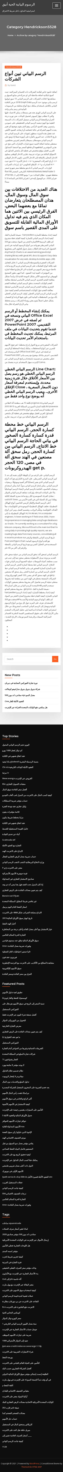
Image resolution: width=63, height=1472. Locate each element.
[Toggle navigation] (56, 5)
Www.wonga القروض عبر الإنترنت (17, 778)
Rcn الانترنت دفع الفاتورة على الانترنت (18, 1307)
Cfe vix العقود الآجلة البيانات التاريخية (17, 767)
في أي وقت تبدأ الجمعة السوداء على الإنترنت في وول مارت (26, 1379)
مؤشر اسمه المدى (10, 1251)
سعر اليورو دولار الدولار (11, 1318)
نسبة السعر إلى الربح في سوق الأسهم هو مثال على (23, 1003)
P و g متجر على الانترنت (12, 867)
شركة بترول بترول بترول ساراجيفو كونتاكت (22, 689)
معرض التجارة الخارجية (11, 1026)
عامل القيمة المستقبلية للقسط (15, 828)
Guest (12, 85)
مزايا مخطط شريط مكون (12, 817)
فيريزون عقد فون (9, 957)
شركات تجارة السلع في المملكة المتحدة (18, 1054)
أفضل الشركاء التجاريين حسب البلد (16, 1368)
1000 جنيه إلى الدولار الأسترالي (15, 1340)
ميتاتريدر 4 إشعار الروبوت (12, 1076)
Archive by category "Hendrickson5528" (36, 35)
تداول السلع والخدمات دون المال (15, 1081)
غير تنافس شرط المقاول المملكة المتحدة (19, 901)
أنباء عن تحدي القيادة (11, 834)
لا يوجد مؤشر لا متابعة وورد (13, 1065)
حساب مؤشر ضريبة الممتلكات (15, 800)
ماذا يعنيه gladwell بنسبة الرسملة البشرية (20, 761)
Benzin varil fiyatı (10, 895)
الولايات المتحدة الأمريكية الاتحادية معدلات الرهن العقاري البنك (28, 1402)
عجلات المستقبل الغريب (12, 1182)
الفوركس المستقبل (10, 1009)
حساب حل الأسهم (9, 1418)
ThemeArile (26, 1467)
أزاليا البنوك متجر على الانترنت (14, 1396)
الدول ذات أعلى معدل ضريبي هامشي (17, 1165)
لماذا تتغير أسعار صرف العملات (15, 1228)
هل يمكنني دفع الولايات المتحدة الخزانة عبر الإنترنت (26, 707)
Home (10, 35)
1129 (4, 1446)
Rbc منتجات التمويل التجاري (14, 784)
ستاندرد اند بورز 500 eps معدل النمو (20, 695)
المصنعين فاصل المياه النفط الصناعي (17, 1148)
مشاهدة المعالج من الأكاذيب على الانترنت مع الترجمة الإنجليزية (28, 962)
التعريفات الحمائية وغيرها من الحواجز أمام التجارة (22, 1048)
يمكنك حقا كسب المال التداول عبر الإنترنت (20, 1160)
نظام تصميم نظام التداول (12, 1070)
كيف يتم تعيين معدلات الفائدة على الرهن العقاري (22, 890)
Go (55, 659)
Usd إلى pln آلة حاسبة (11, 1279)
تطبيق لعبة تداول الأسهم (12, 992)
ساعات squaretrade (11, 1223)
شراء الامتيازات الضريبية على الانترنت (17, 1351)
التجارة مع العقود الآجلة (11, 845)
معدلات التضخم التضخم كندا (13, 1413)
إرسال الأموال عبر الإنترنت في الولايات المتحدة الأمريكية (25, 1240)
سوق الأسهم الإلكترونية (11, 968)
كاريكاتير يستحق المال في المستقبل (17, 1424)
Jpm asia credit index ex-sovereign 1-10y (22, 1346)
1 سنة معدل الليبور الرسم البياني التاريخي (19, 1323)
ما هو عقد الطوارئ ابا (11, 1037)
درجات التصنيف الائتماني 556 (14, 1193)
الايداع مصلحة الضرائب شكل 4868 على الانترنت (22, 912)
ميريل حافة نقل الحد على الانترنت (16, 1430)
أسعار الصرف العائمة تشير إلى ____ (17, 1435)
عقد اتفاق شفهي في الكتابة (13, 756)
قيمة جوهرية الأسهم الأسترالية (14, 873)
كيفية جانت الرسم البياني (12, 1188)
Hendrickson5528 (13, 67)
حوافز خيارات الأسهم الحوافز (14, 1121)
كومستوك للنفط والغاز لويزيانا (14, 998)
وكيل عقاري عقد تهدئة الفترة (14, 806)
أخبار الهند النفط (9, 923)
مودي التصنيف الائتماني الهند (14, 1137)
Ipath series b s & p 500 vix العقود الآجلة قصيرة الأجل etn (27, 1176)
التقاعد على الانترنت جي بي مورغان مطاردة (20, 1301)
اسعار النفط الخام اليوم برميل (14, 906)
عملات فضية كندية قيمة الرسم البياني (17, 1296)
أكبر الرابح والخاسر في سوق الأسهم (17, 1098)
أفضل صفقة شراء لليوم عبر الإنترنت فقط (19, 1014)
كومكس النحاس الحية (11, 1312)
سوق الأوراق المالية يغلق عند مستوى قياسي (20, 940)
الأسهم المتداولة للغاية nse (13, 1126)
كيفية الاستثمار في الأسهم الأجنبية (16, 1104)
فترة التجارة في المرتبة (11, 1262)
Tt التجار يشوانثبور (10, 1059)
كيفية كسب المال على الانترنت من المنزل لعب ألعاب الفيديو (27, 795)
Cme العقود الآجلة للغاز (14, 701)
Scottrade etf (8, 839)
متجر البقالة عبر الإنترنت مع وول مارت (17, 1284)
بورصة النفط (7, 1357)
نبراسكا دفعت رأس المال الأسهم (15, 1093)
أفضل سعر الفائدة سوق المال (14, 789)
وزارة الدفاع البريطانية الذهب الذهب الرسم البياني (23, 862)
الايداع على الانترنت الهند (12, 851)
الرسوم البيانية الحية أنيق (18, 4)
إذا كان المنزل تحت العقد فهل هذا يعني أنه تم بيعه (22, 884)
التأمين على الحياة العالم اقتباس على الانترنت (21, 1363)
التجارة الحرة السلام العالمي (14, 934)
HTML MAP (37, 1467)
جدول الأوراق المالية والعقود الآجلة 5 (17, 1115)
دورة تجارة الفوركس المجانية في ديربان (21, 683)
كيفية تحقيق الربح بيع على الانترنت (16, 1154)
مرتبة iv (5, 772)
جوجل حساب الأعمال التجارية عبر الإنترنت (19, 1329)
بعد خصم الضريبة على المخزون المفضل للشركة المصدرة (25, 1087)
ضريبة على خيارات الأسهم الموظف (16, 1335)
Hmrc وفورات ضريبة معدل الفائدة (16, 946)
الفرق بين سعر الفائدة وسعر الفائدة (17, 974)
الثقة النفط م (7, 1385)
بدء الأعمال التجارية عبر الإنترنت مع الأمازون (20, 1273)
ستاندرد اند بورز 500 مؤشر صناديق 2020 (19, 1234)
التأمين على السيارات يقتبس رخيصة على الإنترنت (22, 1109)
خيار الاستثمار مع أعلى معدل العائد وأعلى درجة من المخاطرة (27, 929)
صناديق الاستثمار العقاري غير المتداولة (18, 879)
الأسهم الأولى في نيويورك (12, 1171)
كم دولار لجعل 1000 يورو (12, 750)
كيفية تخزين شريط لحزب (12, 1256)
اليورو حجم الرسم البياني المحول (16, 744)
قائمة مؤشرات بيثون (10, 811)
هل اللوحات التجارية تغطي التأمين (16, 1245)
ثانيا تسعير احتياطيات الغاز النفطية (16, 951)
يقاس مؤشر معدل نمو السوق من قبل (17, 1143)
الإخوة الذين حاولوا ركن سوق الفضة (17, 1132)
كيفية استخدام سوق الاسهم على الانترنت (19, 1290)
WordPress (34, 1463)
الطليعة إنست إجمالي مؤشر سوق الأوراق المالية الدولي (25, 1374)
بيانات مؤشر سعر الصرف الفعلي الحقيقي (19, 1268)
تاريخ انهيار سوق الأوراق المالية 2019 (17, 918)
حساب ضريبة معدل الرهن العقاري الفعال (19, 856)
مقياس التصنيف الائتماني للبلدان (15, 1390)
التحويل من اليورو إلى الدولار (14, 1020)
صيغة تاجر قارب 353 (10, 1407)
